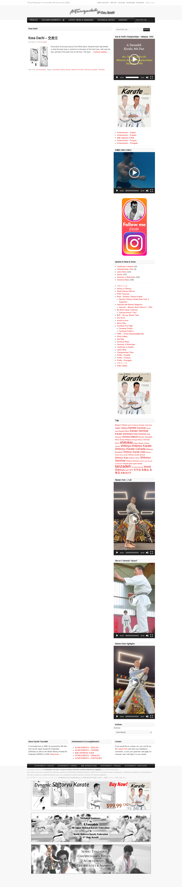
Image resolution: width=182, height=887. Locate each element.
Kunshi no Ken (122, 321)
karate (132, 427)
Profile (34, 20)
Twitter (113, 2)
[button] (134, 59)
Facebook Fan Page (125, 326)
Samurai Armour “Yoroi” (128, 313)
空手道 (137, 469)
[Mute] (147, 77)
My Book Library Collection (127, 310)
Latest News (122, 272)
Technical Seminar (137, 467)
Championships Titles (125, 269)
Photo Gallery (122, 336)
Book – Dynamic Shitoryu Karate (129, 297)
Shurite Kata (127, 464)
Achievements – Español (126, 135)
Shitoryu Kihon (134, 458)
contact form (123, 749)
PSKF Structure (123, 294)
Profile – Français (124, 358)
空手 (131, 470)
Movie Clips (121, 323)
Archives (117, 728)
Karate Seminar (139, 430)
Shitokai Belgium (138, 443)
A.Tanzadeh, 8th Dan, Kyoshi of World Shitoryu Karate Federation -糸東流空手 (73, 769)
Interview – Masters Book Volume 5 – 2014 (135, 307)
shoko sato (143, 461)
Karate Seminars (124, 434)
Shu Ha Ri (121, 318)
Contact (123, 20)
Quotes (120, 275)
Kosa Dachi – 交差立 (43, 38)
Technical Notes (106, 20)
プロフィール (149, 2)
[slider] (132, 77)
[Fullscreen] (151, 77)
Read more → (55, 754)
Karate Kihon (123, 431)
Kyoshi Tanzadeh (145, 437)
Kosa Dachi (56, 69)
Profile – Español (123, 355)
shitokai (62, 69)
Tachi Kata (87, 69)
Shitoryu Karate (141, 445)
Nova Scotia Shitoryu (123, 440)
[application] (134, 59)
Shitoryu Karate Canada (130, 448)
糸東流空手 (126, 473)
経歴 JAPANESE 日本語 (84, 753)
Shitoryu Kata (121, 457)
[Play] (117, 77)
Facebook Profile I (126, 328)
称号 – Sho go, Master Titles (128, 315)
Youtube (121, 2)
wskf (127, 470)
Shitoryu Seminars (132, 461)
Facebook (140, 2)
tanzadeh (94, 69)
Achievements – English (126, 132)
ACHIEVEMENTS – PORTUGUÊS (88, 758)
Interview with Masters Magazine (129, 305)
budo (129, 425)
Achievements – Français (127, 140)
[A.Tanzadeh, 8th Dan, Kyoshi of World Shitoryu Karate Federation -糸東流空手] (91, 14)
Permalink (102, 69)
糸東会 (145, 469)
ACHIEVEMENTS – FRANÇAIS (87, 756)
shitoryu (68, 69)
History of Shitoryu (124, 289)
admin (45, 42)
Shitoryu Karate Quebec (136, 455)
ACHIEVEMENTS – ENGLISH (86, 748)
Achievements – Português (127, 143)
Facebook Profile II (126, 331)
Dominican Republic (138, 425)
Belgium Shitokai (121, 425)
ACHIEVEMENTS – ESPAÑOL (87, 750)
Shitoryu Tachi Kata (77, 69)
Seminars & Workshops (126, 277)
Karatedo (141, 428)
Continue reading (101, 52)
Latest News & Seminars (80, 20)
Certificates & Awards (125, 267)
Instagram (130, 2)
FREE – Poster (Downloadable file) (130, 334)
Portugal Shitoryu (137, 440)
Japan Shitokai (121, 428)
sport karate (137, 464)
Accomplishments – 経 (53, 20)
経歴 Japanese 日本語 (125, 138)
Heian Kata (148, 425)
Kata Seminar (139, 434)
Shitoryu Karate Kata (134, 451)
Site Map (120, 339)
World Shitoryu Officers (126, 291)
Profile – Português (124, 360)
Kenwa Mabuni (130, 436)
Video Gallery (103, 2)
